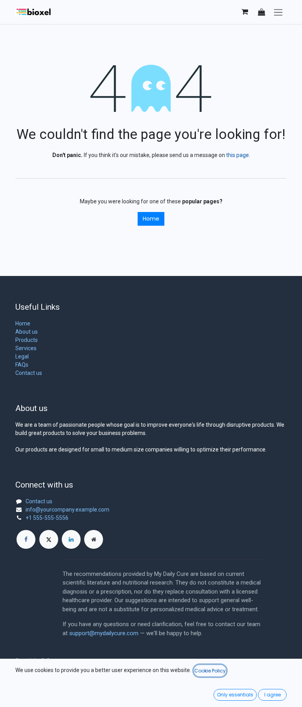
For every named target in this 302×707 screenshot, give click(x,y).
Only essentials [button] (235, 694)
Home (151, 219)
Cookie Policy (210, 670)
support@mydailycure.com (103, 633)
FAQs (21, 365)
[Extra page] (93, 539)
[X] (48, 539)
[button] (261, 12)
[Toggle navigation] (278, 12)
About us (26, 332)
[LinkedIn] (71, 539)
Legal (22, 356)
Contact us (28, 373)
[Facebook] (26, 539)
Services (26, 348)
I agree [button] (272, 694)
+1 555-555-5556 (47, 518)
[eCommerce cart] (244, 11)
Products (26, 340)
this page (237, 155)
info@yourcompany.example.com (67, 509)
